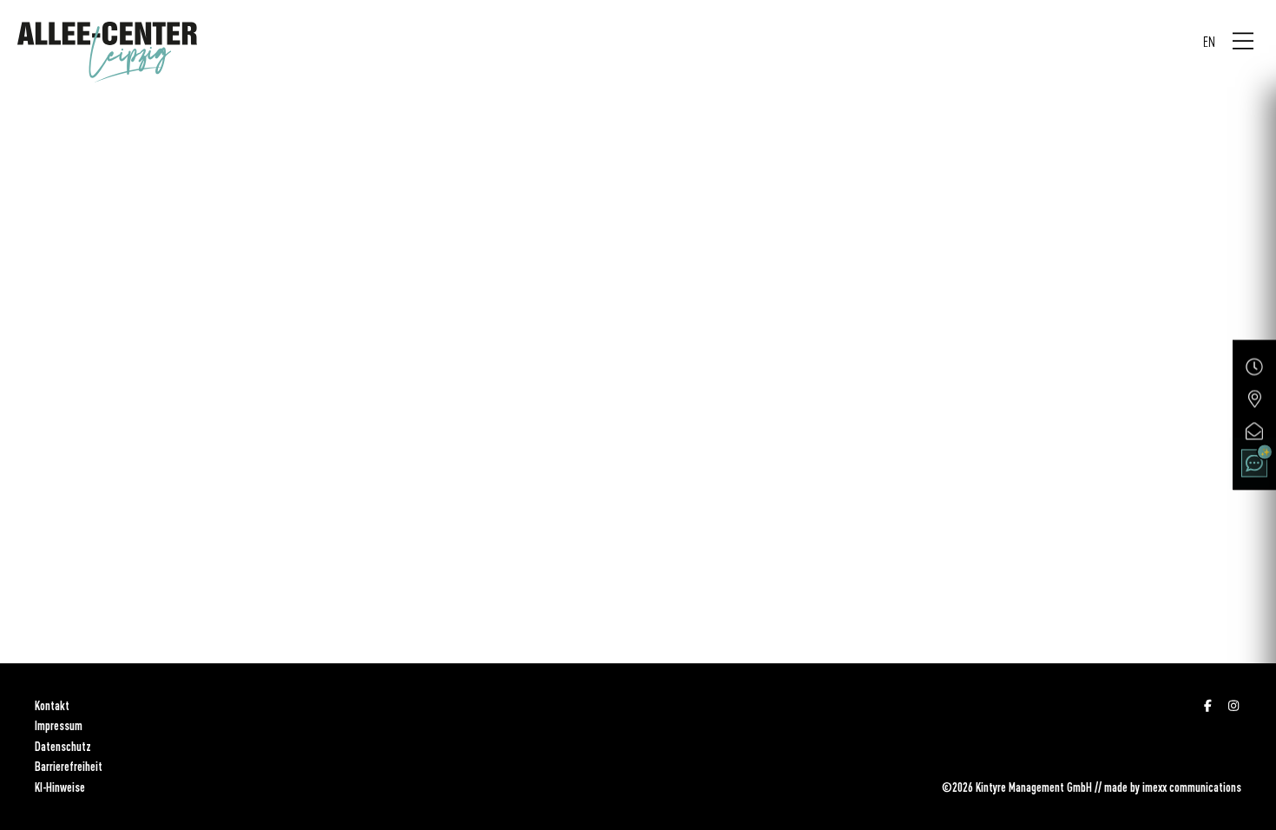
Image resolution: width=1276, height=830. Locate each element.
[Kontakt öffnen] (1254, 431)
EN (1209, 41)
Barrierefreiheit (68, 767)
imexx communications (1191, 787)
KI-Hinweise (60, 787)
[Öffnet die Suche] (1254, 464)
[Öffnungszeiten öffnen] (1254, 367)
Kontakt (52, 706)
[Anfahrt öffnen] (1254, 399)
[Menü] (1243, 41)
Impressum (58, 726)
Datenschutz (63, 747)
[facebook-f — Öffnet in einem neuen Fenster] (1208, 706)
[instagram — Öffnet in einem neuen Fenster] (1234, 706)
